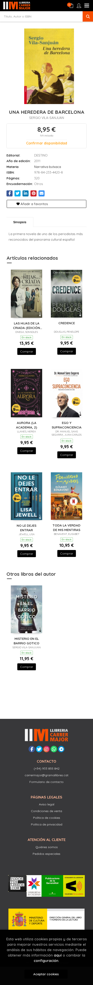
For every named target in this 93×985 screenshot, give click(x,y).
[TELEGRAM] (61, 749)
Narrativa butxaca (47, 167)
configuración (46, 960)
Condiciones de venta (46, 811)
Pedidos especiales (46, 854)
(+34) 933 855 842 (46, 768)
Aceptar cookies (46, 974)
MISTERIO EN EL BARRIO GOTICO (26, 641)
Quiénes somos (46, 847)
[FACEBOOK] (32, 749)
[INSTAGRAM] (46, 749)
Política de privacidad (46, 824)
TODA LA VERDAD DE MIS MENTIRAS (66, 527)
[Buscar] (88, 16)
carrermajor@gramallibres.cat (46, 775)
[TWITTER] (39, 749)
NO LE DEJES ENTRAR (26, 527)
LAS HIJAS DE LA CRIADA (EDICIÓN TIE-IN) (26, 325)
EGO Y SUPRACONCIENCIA (67, 425)
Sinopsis (19, 222)
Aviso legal (46, 804)
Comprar (26, 351)
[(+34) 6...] (54, 749)
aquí (58, 955)
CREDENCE (66, 323)
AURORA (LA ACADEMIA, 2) (26, 425)
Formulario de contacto (46, 782)
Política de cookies (46, 818)
